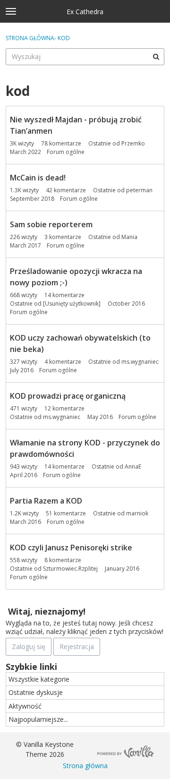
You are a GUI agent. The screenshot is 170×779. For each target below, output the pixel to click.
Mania (129, 237)
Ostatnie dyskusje (35, 692)
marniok (137, 513)
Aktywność (25, 706)
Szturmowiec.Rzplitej (70, 569)
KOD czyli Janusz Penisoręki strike (71, 547)
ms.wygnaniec (140, 362)
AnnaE (133, 466)
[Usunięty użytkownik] (72, 304)
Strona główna (85, 765)
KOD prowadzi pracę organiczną (68, 396)
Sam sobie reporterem (51, 224)
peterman (139, 190)
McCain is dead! (38, 177)
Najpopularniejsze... (38, 719)
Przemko (133, 143)
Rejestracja (77, 646)
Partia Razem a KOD (46, 501)
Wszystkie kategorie (38, 679)
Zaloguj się (28, 646)
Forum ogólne (66, 152)
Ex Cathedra (85, 11)
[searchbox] (85, 56)
